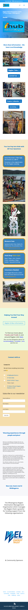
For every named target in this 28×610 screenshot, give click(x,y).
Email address (6, 398)
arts (23, 591)
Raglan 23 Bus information (14, 323)
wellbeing (14, 595)
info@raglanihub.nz (10, 276)
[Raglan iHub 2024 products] (14, 66)
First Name (5, 403)
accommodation (11, 591)
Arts (23, 341)
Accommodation (9, 341)
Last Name (5, 409)
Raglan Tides (13, 70)
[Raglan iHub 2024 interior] (14, 96)
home (4, 591)
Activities (13, 107)
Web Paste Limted (13, 606)
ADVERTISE (13, 76)
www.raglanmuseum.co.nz (12, 248)
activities (18, 591)
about (18, 595)
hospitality (12, 593)
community (6, 593)
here (21, 337)
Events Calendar (13, 101)
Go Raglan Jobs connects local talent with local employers (14, 117)
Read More (14, 129)
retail (18, 593)
